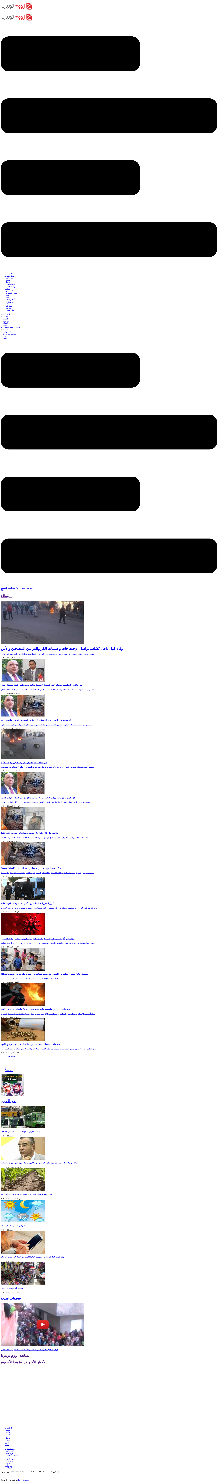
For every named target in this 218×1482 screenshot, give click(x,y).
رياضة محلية (10, 284)
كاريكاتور (8, 308)
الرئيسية (8, 273)
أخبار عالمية (9, 278)
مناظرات (8, 304)
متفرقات (8, 306)
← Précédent (10, 1056)
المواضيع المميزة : (26, 588)
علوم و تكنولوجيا (11, 293)
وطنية (5, 316)
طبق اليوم (9, 302)
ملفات (7, 289)
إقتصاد (7, 282)
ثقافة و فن (9, 291)
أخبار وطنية (9, 276)
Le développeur (23, 1480)
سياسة (8, 280)
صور (7, 295)
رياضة (5, 325)
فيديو (7, 297)
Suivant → (9, 1071)
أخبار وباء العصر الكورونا (10, 588)
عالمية (5, 319)
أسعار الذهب (10, 299)
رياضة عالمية (10, 286)
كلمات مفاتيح (10, 310)
